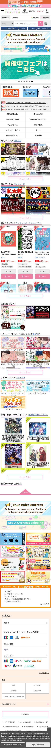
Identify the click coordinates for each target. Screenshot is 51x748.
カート (10, 276)
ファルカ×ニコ (40, 267)
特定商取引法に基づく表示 (14, 731)
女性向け (46, 17)
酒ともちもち (40, 257)
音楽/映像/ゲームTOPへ (38, 414)
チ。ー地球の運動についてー (19, 598)
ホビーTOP (20, 377)
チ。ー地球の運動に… (10, 28)
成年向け (15, 17)
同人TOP (17, 140)
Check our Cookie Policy (13, 744)
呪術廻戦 (5, 264)
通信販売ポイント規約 (42, 722)
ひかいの (23, 28)
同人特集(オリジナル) (38, 119)
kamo (20, 257)
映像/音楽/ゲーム (12, 135)
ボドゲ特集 (38, 124)
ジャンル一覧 (19, 184)
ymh (2, 257)
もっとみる (44, 604)
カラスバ (32, 28)
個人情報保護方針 (28, 726)
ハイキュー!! (23, 264)
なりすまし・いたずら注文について (36, 731)
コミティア (11, 596)
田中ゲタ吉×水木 (14, 601)
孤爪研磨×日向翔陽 (25, 267)
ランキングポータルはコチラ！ (29, 223)
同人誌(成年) (38, 114)
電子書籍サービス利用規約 (12, 726)
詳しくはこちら (44, 673)
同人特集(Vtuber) (12, 119)
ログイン (40, 11)
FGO (9, 591)
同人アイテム (13, 124)
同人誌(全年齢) (12, 114)
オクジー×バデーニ (15, 593)
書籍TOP (36, 334)
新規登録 (32, 11)
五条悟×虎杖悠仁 (7, 267)
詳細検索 (45, 23)
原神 (37, 264)
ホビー (38, 130)
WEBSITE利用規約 (10, 722)
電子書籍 (38, 135)
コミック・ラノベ (12, 130)
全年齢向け (5, 17)
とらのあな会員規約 (25, 722)
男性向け (36, 17)
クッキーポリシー (43, 726)
